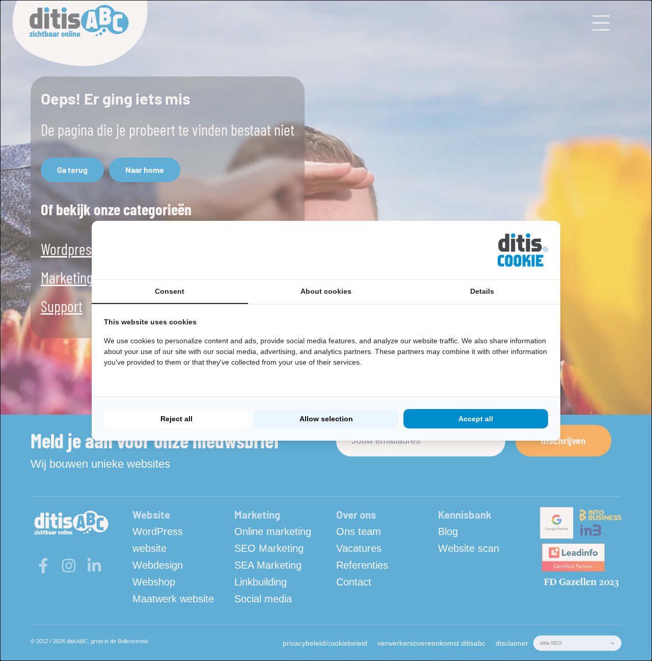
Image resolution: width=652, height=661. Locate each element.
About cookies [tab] (326, 291)
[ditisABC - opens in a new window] (522, 250)
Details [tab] (482, 291)
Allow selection (326, 419)
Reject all (176, 419)
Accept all (475, 419)
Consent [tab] (169, 291)
